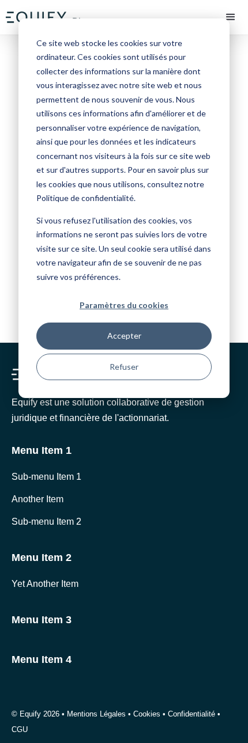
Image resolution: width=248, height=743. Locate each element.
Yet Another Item (45, 584)
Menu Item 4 (42, 659)
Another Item (37, 499)
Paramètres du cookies (124, 305)
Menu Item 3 (42, 620)
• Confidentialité (189, 714)
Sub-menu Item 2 (46, 521)
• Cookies (143, 714)
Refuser (124, 367)
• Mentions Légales (94, 714)
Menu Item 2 (42, 557)
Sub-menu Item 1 (46, 477)
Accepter (124, 335)
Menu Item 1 (42, 450)
